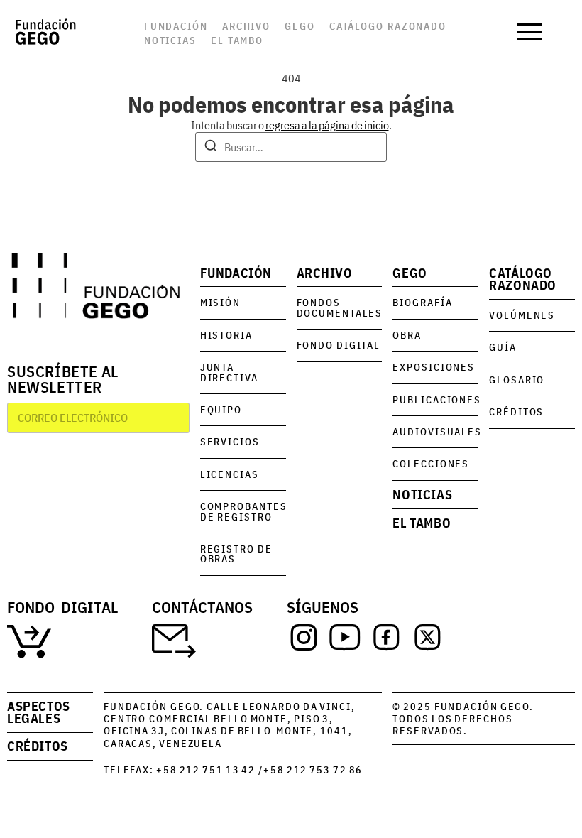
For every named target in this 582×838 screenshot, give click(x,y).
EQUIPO (221, 409)
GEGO (409, 273)
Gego (300, 26)
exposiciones (433, 367)
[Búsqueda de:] (291, 147)
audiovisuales (437, 431)
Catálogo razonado (387, 26)
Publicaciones (436, 399)
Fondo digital (339, 345)
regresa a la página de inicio (327, 125)
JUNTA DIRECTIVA (229, 371)
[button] (531, 32)
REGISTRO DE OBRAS (236, 553)
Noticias (170, 40)
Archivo (246, 26)
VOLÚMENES (522, 315)
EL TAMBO (421, 523)
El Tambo (237, 40)
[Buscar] (210, 148)
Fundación (176, 26)
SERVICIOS (230, 441)
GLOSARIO (516, 379)
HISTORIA (226, 335)
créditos (37, 746)
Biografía (422, 302)
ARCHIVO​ (325, 273)
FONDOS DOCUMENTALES (340, 307)
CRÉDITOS (516, 411)
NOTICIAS (422, 494)
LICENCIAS (229, 474)
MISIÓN (220, 302)
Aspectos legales (38, 712)
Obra (407, 335)
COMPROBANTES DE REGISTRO (243, 511)
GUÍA (503, 347)
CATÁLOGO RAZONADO (522, 279)
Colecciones (430, 463)
